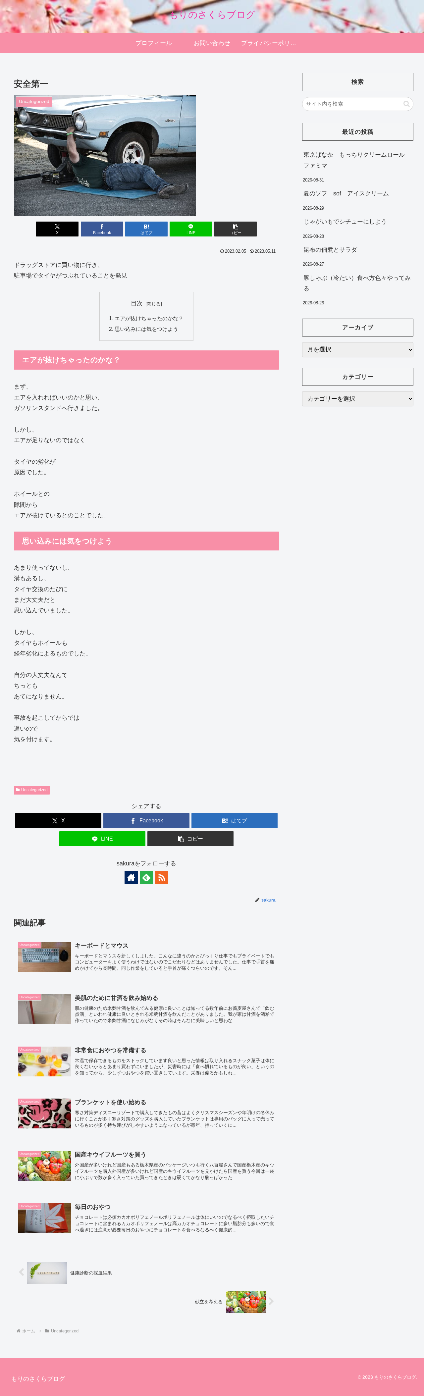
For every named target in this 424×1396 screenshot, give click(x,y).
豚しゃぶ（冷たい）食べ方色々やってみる (357, 283)
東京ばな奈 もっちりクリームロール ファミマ (357, 160)
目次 (137, 303)
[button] (235, 229)
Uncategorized (34, 790)
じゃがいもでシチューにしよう (345, 221)
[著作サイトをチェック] (131, 877)
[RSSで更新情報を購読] (161, 877)
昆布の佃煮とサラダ (330, 249)
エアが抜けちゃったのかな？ (149, 318)
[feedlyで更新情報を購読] (146, 877)
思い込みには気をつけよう (146, 329)
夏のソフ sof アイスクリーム (346, 193)
